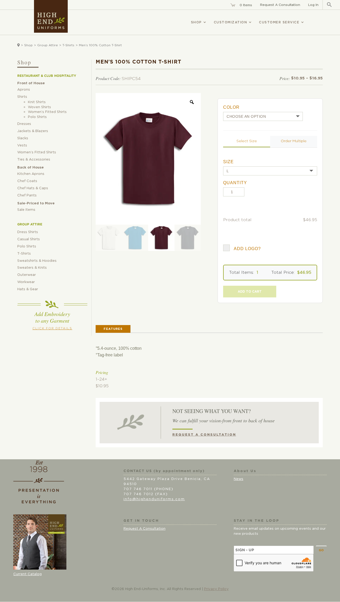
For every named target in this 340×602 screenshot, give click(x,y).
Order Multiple (294, 141)
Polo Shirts (37, 117)
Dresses (24, 124)
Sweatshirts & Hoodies (37, 261)
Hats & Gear (27, 289)
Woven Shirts (39, 107)
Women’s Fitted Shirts (47, 112)
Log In (313, 4)
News (238, 479)
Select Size (246, 141)
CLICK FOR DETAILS (52, 328)
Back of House (30, 167)
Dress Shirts (27, 232)
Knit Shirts (37, 102)
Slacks (22, 138)
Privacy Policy (216, 589)
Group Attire (47, 45)
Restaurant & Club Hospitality (46, 75)
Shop (28, 45)
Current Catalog (27, 574)
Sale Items (26, 210)
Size (228, 161)
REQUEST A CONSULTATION (204, 434)
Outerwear (26, 275)
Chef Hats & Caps (32, 188)
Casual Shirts (28, 239)
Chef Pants (27, 195)
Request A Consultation (280, 4)
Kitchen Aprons (30, 174)
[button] (329, 5)
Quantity (235, 182)
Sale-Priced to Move (36, 203)
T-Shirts (68, 45)
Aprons (23, 89)
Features (113, 328)
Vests (22, 145)
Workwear (26, 282)
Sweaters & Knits (32, 268)
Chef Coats (27, 181)
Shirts (22, 97)
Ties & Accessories (33, 159)
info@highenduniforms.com (154, 499)
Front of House (31, 83)
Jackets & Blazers (32, 131)
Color (231, 107)
